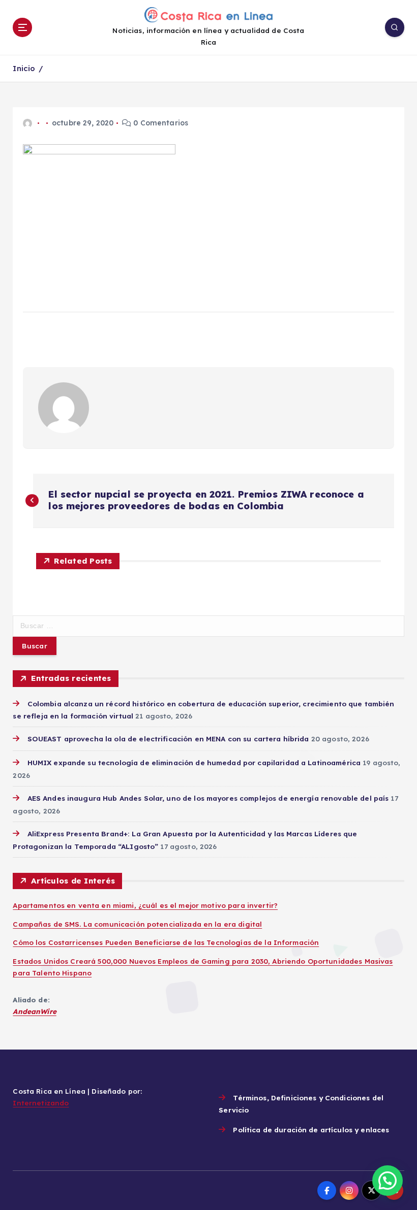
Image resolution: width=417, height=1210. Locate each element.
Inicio (24, 68)
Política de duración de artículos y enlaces (311, 1129)
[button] (387, 1180)
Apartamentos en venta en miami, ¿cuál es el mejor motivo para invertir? (145, 905)
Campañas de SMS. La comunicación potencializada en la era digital (137, 924)
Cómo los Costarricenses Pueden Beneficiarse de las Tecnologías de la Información (166, 942)
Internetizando (41, 1102)
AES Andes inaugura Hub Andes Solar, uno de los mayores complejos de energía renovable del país (208, 798)
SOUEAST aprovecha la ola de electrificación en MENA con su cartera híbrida (168, 738)
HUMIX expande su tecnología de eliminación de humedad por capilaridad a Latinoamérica (194, 762)
